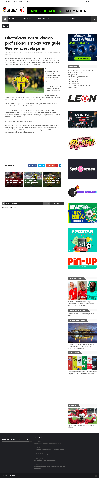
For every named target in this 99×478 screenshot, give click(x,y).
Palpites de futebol (75, 78)
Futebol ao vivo (74, 82)
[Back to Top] (96, 476)
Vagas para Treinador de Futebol (80, 86)
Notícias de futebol (75, 80)
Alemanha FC (8, 1)
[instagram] (91, 1)
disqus (53, 203)
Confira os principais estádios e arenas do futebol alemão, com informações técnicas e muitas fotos (82, 346)
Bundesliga (13, 19)
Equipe (15, 1)
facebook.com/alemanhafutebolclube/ (49, 449)
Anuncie (27, 1)
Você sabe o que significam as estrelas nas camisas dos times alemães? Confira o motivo (82, 373)
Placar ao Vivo (74, 87)
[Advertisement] (33, 148)
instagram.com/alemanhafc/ (45, 461)
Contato (21, 1)
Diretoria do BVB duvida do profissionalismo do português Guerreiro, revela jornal (51, 181)
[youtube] (94, 1)
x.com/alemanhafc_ (42, 455)
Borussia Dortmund (41, 52)
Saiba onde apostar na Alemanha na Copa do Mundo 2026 (81, 71)
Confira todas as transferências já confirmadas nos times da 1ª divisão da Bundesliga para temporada (81, 304)
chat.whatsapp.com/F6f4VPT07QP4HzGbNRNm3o (49, 467)
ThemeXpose (13, 475)
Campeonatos (60, 19)
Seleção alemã (27, 19)
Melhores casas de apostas (78, 76)
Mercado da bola (43, 19)
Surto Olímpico (74, 84)
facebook (60, 203)
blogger (46, 203)
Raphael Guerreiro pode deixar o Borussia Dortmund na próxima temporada (33, 181)
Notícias (73, 19)
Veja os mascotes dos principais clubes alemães (81, 427)
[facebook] (86, 1)
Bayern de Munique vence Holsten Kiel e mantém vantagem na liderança (14, 182)
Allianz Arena (10, 177)
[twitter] (89, 1)
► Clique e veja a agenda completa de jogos (81, 315)
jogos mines (73, 74)
